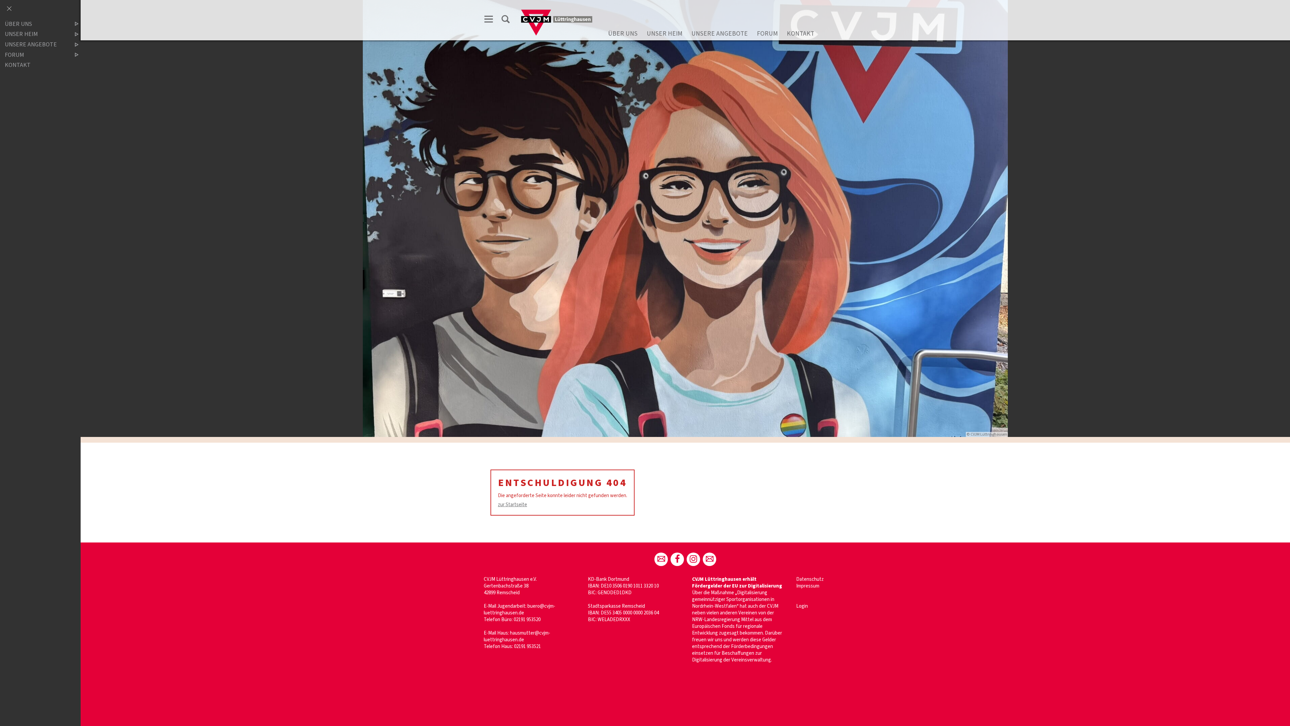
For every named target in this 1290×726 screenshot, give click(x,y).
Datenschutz (810, 579)
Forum (767, 33)
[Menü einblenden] (489, 20)
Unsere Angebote (719, 33)
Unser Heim (664, 33)
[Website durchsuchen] (506, 20)
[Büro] (661, 559)
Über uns (623, 33)
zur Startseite (512, 504)
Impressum (807, 586)
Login (802, 606)
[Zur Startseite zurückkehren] (557, 12)
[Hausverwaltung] (709, 559)
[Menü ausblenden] (9, 9)
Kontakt (800, 33)
